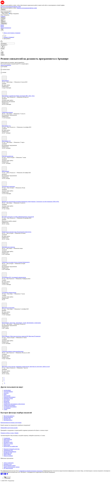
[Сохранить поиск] (2, 53)
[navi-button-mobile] (2, 29)
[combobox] (8, 43)
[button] (2, 25)
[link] (3, 21)
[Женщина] (4, 78)
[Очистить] (3, 47)
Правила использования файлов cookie (27, 8)
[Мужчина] (4, 93)
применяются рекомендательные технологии (31, 470)
